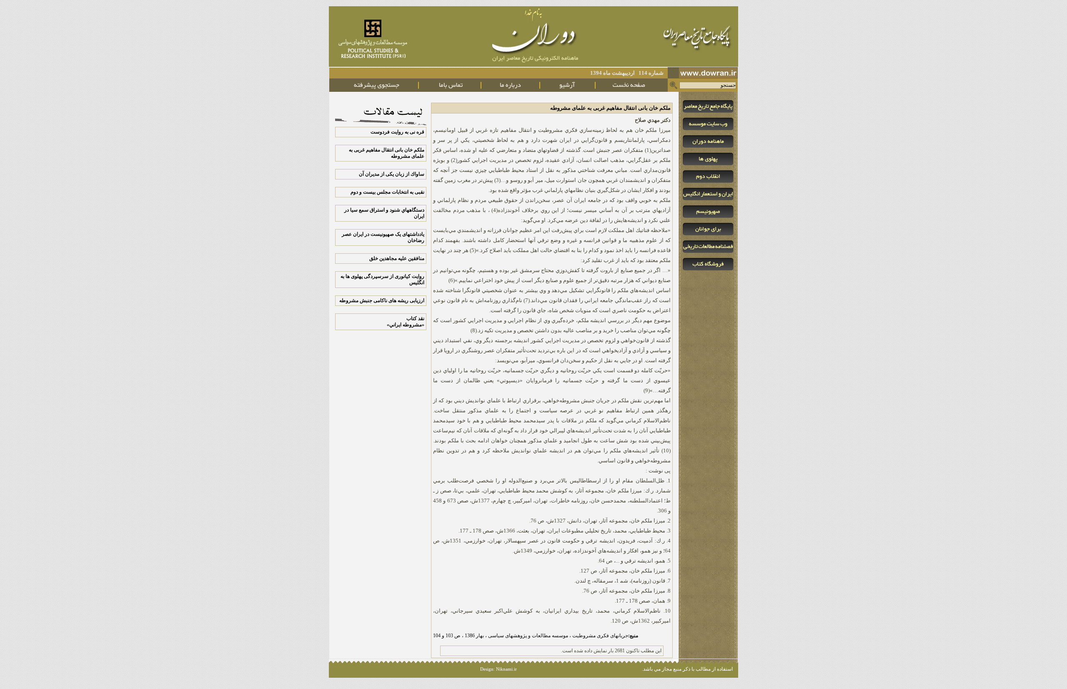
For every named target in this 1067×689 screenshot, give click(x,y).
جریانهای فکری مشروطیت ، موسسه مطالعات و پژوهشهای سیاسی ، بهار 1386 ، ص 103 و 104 (535, 636)
